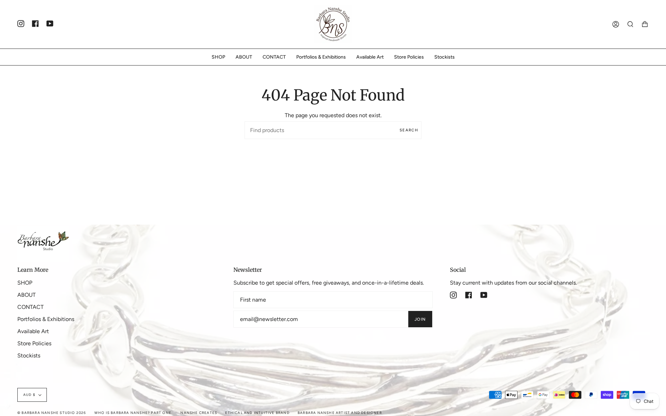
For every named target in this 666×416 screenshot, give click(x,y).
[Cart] (645, 24)
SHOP (24, 282)
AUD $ (29, 394)
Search (409, 130)
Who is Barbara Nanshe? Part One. (133, 412)
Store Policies (34, 343)
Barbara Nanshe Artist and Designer (340, 412)
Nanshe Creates (198, 412)
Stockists (28, 355)
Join (420, 319)
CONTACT (30, 307)
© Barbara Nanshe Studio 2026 (51, 412)
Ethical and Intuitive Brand (257, 412)
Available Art (33, 331)
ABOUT (26, 295)
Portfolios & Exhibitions (45, 319)
